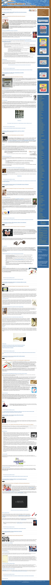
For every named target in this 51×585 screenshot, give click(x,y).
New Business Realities (6, 219)
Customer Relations (31, 219)
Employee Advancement (27, 352)
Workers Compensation (41, 216)
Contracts (40, 113)
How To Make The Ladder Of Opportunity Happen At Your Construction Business (12, 346)
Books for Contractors (41, 101)
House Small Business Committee (9, 491)
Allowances (40, 100)
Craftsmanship (40, 114)
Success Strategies (11, 219)
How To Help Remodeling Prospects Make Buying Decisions (12, 531)
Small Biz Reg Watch (20, 492)
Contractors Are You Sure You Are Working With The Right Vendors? (13, 356)
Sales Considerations (22, 219)
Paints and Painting (41, 175)
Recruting (14, 219)
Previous (3, 578)
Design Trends (40, 121)
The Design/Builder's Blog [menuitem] (25, 7)
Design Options (40, 120)
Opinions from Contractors (20, 476)
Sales (40, 194)
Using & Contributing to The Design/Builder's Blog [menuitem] (43, 9)
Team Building (23, 352)
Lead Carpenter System (41, 153)
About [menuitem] (5, 7)
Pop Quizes (40, 178)
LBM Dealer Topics (20, 411)
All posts (5, 578)
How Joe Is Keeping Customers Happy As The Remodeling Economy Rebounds (15, 184)
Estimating (40, 134)
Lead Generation (41, 154)
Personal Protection (41, 176)
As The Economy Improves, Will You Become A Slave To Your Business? (14, 222)
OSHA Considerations (41, 174)
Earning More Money (11, 528)
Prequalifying (40, 179)
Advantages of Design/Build (41, 98)
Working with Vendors (11, 411)
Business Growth (17, 219)
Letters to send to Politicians (41, 159)
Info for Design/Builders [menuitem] (18, 7)
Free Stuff (40, 137)
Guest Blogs (16, 476)
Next (7, 578)
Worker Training (14, 352)
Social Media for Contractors (41, 200)
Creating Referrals (41, 115)
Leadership (40, 156)
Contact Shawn (4, 570)
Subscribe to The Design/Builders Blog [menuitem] (42, 14)
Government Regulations (21, 528)
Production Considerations (29, 411)
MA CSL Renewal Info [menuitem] (31, 7)
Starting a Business (41, 202)
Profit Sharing (40, 181)
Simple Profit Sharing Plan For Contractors (7, 347)
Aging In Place (40, 99)
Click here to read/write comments (10, 68)
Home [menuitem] (3, 7)
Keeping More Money (16, 528)
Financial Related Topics (41, 136)
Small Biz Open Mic (23, 519)
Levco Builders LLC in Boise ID (19, 198)
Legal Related (40, 158)
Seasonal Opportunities (41, 196)
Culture (27, 476)
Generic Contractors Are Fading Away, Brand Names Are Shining (13, 72)
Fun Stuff (40, 138)
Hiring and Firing (11, 279)
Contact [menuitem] (45, 7)
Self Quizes (40, 197)
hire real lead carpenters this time (19, 259)
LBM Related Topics (16, 411)
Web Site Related (41, 214)
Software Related (40, 201)
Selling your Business (41, 198)
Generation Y (24, 476)
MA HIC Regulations (41, 161)
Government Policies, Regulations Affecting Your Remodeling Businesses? (14, 479)
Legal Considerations (41, 157)
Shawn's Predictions (41, 199)
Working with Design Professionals (42, 217)
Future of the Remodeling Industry (42, 139)
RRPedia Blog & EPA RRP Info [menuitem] (39, 7)
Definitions (40, 119)
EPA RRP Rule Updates (41, 133)
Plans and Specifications (41, 177)
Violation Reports (7, 181)
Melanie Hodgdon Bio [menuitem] (40, 15)
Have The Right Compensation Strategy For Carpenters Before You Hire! (14, 282)
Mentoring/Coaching (26, 219)
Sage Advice (40, 193)
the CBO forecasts (31, 487)
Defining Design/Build (41, 118)
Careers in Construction (18, 352)
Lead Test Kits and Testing (41, 155)
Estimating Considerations (41, 135)
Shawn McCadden (5, 73)
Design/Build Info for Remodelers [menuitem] (41, 10)
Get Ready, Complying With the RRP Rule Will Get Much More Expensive (14, 12)
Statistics (25, 528)
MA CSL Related (40, 160)
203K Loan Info (40, 97)
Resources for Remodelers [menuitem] (10, 7)
